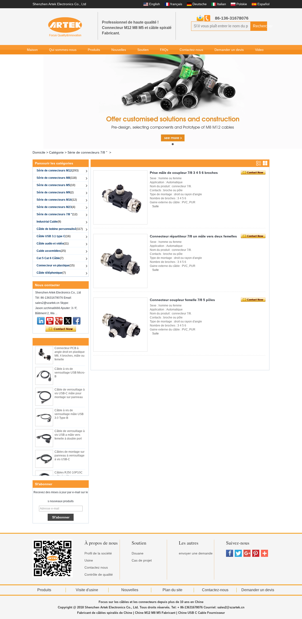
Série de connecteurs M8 (57, 177)
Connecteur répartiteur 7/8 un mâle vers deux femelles (193, 236)
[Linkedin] (41, 321)
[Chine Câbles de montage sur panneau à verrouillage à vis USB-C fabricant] (44, 456)
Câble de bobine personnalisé (60, 229)
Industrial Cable (49, 221)
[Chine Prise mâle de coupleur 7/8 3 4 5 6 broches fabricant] (120, 197)
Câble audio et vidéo (53, 243)
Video (259, 50)
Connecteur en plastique (56, 265)
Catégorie (56, 152)
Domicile (39, 152)
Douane (137, 553)
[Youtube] (50, 321)
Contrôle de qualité (98, 574)
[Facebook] (76, 321)
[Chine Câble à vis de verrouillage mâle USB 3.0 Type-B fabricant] (44, 415)
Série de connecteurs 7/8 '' (87, 152)
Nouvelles (118, 50)
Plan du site (172, 590)
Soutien (143, 50)
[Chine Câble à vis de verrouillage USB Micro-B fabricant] (44, 373)
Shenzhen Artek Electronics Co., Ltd (59, 4)
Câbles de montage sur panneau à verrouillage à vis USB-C (69, 452)
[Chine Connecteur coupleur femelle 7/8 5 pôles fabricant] (120, 324)
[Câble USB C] (172, 101)
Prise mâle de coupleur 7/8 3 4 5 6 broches (184, 173)
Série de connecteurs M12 (58, 170)
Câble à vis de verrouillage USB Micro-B (70, 369)
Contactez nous (96, 567)
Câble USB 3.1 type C (54, 236)
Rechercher (260, 26)
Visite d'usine (87, 590)
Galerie (32, 59)
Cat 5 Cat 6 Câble (50, 258)
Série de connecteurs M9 (55, 192)
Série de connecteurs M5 (56, 185)
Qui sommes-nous (62, 50)
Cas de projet (142, 560)
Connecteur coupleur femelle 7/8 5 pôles (182, 300)
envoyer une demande (196, 553)
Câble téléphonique (51, 272)
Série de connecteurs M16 (57, 199)
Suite (155, 206)
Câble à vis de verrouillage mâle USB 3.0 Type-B (69, 411)
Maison (32, 50)
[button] (169, 144)
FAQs (164, 50)
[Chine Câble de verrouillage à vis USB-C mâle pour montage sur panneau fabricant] (44, 394)
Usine (88, 560)
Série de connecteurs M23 (56, 207)
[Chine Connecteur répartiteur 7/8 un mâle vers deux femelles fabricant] (120, 261)
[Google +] (59, 321)
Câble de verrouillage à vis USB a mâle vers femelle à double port (70, 432)
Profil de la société (98, 553)
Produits (94, 50)
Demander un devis (229, 50)
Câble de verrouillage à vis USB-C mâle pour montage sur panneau (70, 390)
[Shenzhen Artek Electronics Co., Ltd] (65, 26)
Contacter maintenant (61, 329)
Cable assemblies (51, 250)
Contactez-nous (191, 50)
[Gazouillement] (67, 321)
